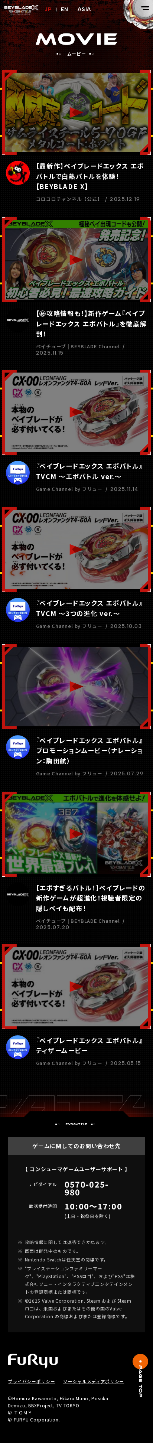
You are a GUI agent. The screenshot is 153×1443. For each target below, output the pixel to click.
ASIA (84, 9)
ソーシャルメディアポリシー (93, 1381)
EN (65, 9)
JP (48, 9)
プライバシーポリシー (31, 1381)
